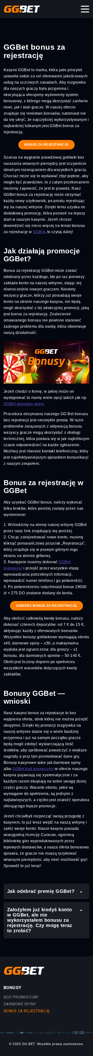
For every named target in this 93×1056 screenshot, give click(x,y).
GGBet (39, 232)
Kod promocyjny (21, 997)
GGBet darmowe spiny (24, 404)
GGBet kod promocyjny (33, 769)
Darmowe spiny (20, 1004)
